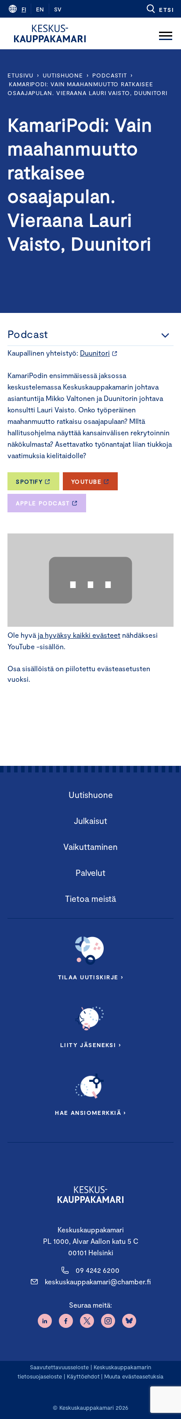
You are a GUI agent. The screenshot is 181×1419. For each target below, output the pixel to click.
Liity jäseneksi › (90, 1044)
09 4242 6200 (97, 1270)
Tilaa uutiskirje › (90, 977)
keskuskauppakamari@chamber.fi (98, 1281)
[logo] (50, 33)
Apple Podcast (43, 503)
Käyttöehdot (83, 1376)
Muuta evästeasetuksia (133, 1376)
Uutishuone (63, 75)
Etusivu (20, 75)
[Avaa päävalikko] (165, 33)
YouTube (86, 481)
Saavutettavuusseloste (59, 1367)
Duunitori (95, 353)
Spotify (29, 481)
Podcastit (109, 75)
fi (24, 9)
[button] (159, 9)
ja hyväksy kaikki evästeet (79, 635)
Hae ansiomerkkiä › (90, 1112)
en (40, 9)
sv (58, 9)
